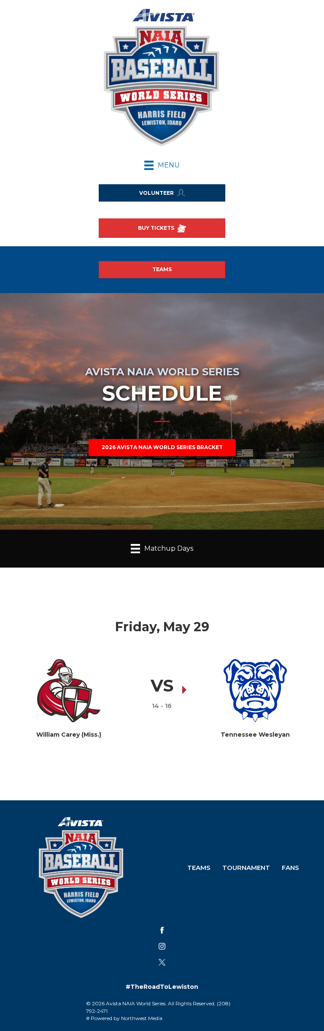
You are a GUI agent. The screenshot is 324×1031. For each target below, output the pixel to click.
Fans (290, 868)
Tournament (246, 868)
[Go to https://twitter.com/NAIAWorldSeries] (162, 962)
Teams (199, 868)
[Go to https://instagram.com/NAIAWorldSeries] (162, 946)
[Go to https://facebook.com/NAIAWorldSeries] (162, 930)
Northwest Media (141, 1018)
